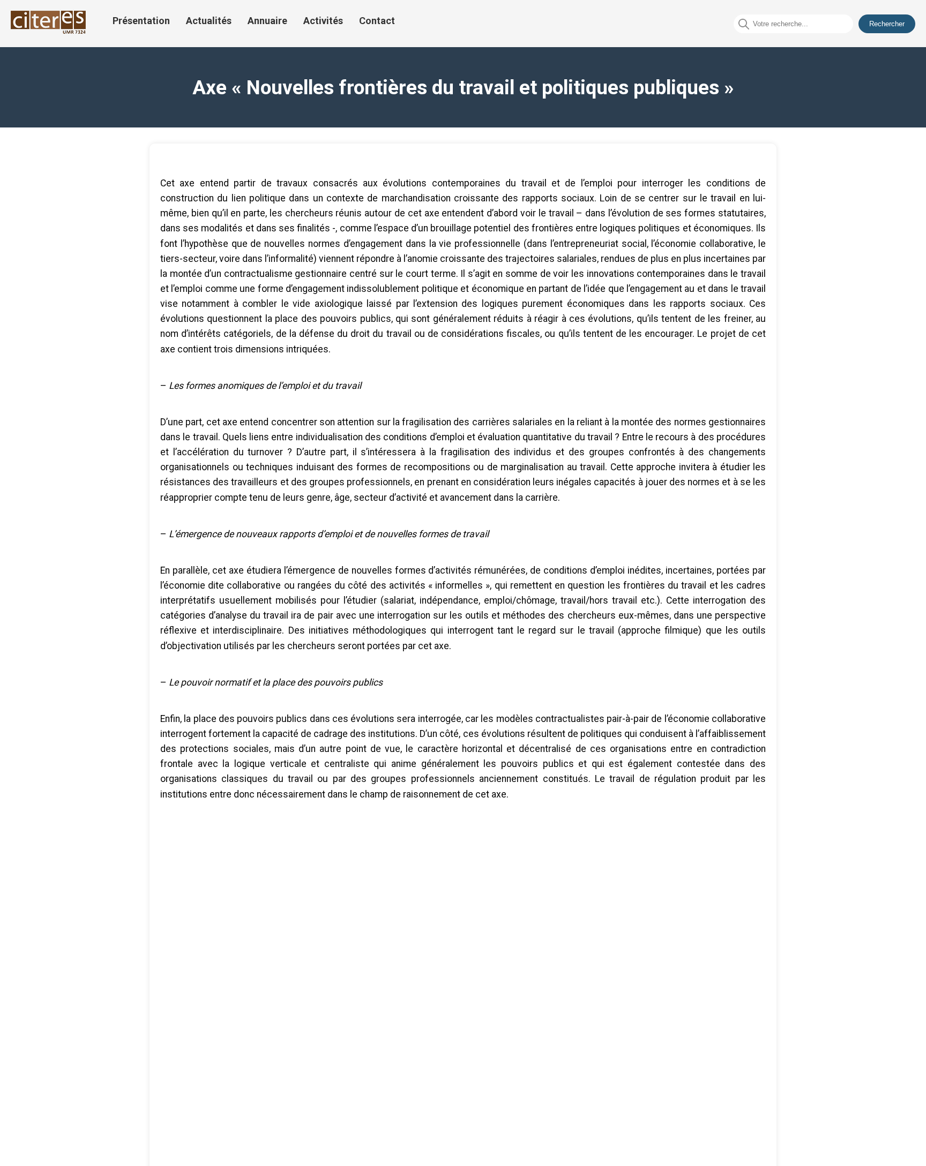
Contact (377, 20)
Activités (323, 20)
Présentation (141, 20)
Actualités (209, 20)
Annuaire (267, 20)
